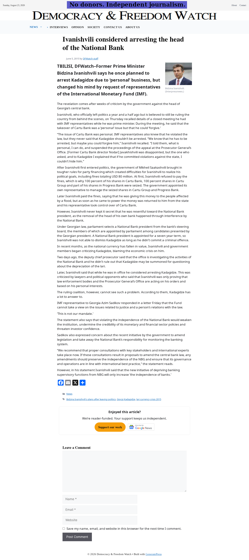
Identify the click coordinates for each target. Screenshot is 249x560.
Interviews (59, 27)
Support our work (110, 427)
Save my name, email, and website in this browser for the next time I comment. (124, 528)
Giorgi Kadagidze (126, 399)
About (234, 5)
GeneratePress (154, 554)
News (34, 27)
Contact (243, 5)
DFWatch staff (90, 58)
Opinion (77, 27)
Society (93, 27)
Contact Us (113, 27)
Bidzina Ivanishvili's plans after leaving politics (91, 399)
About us (132, 27)
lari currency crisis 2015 (148, 399)
